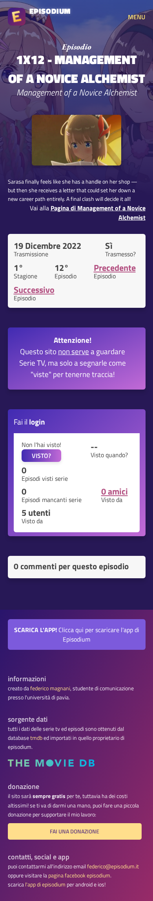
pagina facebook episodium (79, 875)
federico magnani (50, 688)
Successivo (34, 289)
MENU (136, 17)
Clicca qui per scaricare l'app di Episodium (76, 634)
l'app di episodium (45, 884)
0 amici (114, 491)
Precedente (115, 267)
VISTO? (41, 455)
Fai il (29, 421)
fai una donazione (74, 831)
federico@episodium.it (113, 866)
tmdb (36, 738)
